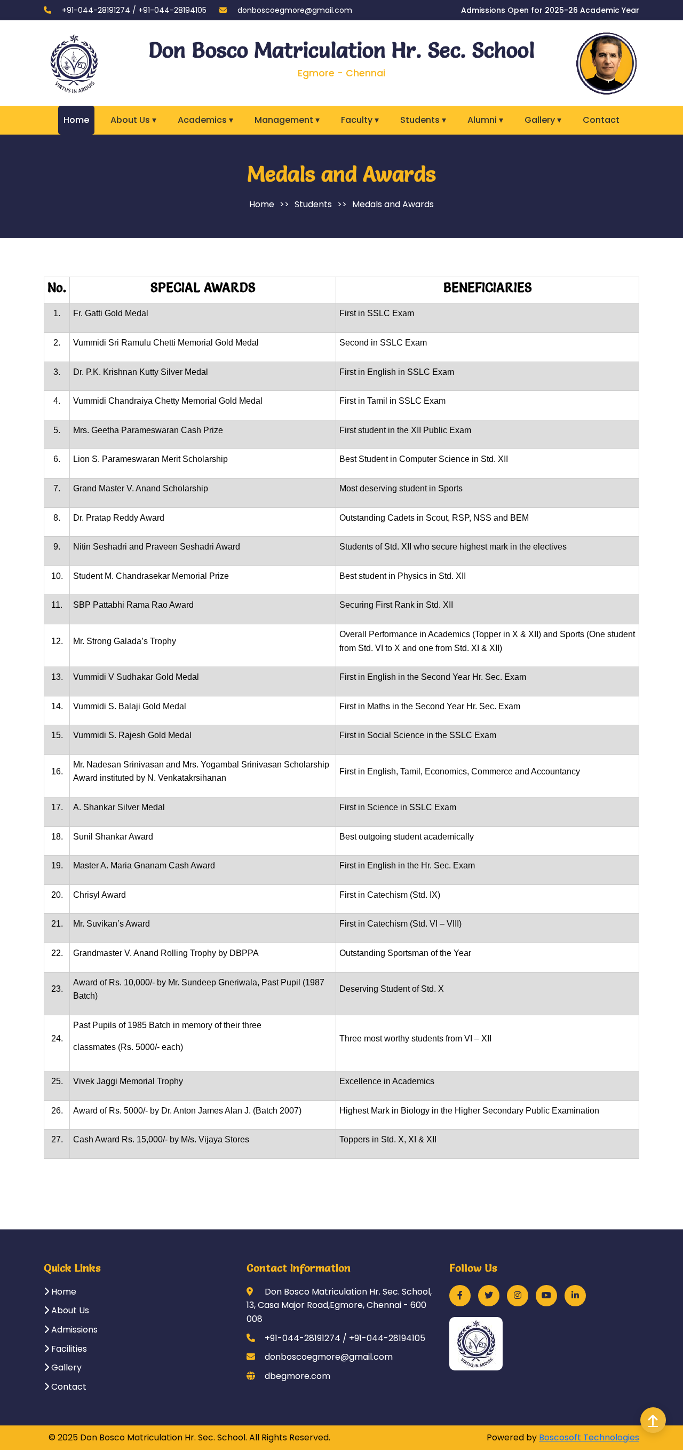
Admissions (73, 1329)
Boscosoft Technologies (589, 1437)
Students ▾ (423, 120)
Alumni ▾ (485, 120)
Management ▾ (287, 120)
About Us (69, 1310)
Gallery (65, 1367)
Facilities (68, 1349)
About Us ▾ (133, 120)
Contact (601, 120)
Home (76, 120)
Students (313, 204)
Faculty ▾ (360, 120)
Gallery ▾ (543, 120)
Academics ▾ (205, 120)
